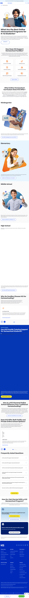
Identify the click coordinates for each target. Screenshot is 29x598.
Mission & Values (12, 567)
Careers (11, 572)
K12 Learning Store (10, 95)
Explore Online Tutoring (6, 396)
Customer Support (12, 554)
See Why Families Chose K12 (6, 317)
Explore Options (14, 79)
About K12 (2, 551)
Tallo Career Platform (22, 577)
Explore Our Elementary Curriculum (8, 177)
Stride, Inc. (11, 564)
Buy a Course (21, 567)
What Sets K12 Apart (3, 552)
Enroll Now (21, 596)
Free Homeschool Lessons (23, 572)
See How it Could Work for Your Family (14, 415)
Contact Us (5, 41)
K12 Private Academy (4, 559)
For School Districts (22, 574)
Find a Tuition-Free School (14, 532)
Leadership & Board (13, 569)
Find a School (21, 551)
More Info (7, 596)
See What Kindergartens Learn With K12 (9, 137)
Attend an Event (3, 557)
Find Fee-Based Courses (14, 516)
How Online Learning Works (4, 554)
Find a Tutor (21, 569)
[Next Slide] (5, 322)
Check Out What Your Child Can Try (8, 219)
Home (1, 5)
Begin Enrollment (22, 554)
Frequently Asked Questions (14, 551)
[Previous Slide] (2, 322)
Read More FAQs (14, 493)
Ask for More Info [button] (12, 552)
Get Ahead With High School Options (8, 290)
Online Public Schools (22, 564)
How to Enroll (21, 552)
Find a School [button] (3, 564)
